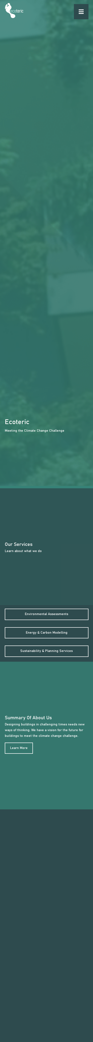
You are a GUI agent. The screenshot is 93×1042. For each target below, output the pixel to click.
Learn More (19, 748)
